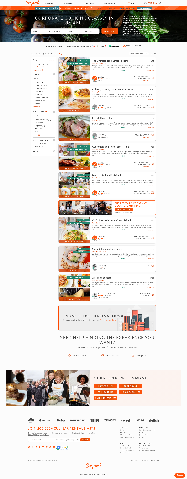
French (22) (39, 94)
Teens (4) (38, 128)
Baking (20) (39, 91)
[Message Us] (146, 3)
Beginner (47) (40, 125)
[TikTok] (36, 447)
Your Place (40, 146)
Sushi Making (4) (41, 88)
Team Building (89, 3)
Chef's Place (40, 143)
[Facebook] (33, 447)
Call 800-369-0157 (79, 355)
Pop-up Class (83, 60)
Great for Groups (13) (43, 119)
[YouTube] (43, 447)
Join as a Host (143, 435)
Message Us (151, 2)
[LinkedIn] (54, 447)
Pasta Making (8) (41, 85)
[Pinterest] (47, 447)
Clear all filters (42, 67)
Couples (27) (39, 122)
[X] (50, 447)
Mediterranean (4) (41, 97)
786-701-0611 (154, 4)
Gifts (132, 3)
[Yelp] (40, 447)
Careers (142, 437)
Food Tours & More (110, 3)
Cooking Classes (47, 3)
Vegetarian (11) (40, 100)
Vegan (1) (38, 103)
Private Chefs (68, 3)
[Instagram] (29, 447)
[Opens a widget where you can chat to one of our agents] (179, 475)
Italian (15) (39, 82)
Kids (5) (37, 131)
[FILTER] (44, 74)
